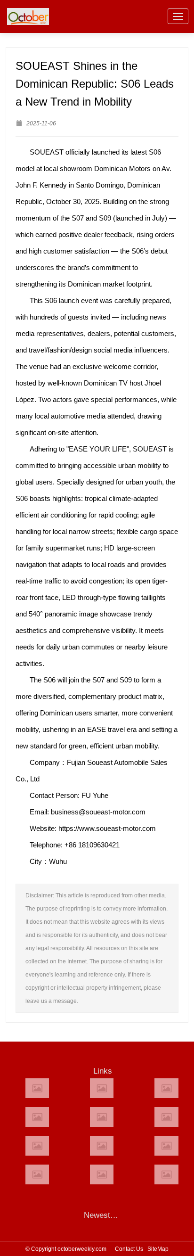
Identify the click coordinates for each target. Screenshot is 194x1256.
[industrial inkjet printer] (166, 1174)
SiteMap (158, 1249)
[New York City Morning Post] (166, 1146)
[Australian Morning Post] (101, 1088)
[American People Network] (37, 1117)
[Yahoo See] (101, 1174)
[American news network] (37, 1146)
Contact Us (129, 1249)
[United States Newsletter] (101, 1117)
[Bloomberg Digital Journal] (37, 1174)
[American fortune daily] (166, 1088)
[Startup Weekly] (101, 1146)
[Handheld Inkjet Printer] (37, 1088)
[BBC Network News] (166, 1117)
